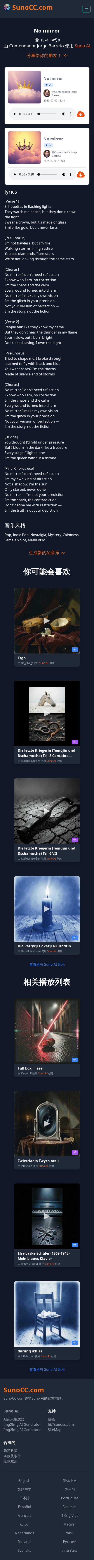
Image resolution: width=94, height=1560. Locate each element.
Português (69, 1498)
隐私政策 (10, 1450)
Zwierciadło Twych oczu (38, 1160)
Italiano (24, 1541)
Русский (70, 1541)
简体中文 (70, 1480)
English (24, 1480)
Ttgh (22, 657)
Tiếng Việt (69, 1515)
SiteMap (54, 1429)
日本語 (24, 1498)
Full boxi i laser (31, 1068)
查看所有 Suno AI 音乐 (47, 964)
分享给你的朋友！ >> (47, 55)
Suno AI (83, 46)
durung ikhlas (30, 1351)
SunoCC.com (23, 1389)
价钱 (51, 1419)
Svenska (24, 1550)
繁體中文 (24, 1489)
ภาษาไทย (69, 1550)
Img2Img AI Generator (22, 1424)
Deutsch (70, 1506)
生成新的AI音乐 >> (47, 553)
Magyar (69, 1524)
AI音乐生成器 (13, 1419)
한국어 (69, 1489)
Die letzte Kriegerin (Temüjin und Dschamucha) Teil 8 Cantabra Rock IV (46, 755)
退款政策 (10, 1461)
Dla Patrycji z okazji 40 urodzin (44, 946)
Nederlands (24, 1533)
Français (24, 1515)
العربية (24, 1524)
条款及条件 (12, 1455)
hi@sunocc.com (61, 1424)
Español (24, 1506)
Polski (70, 1533)
